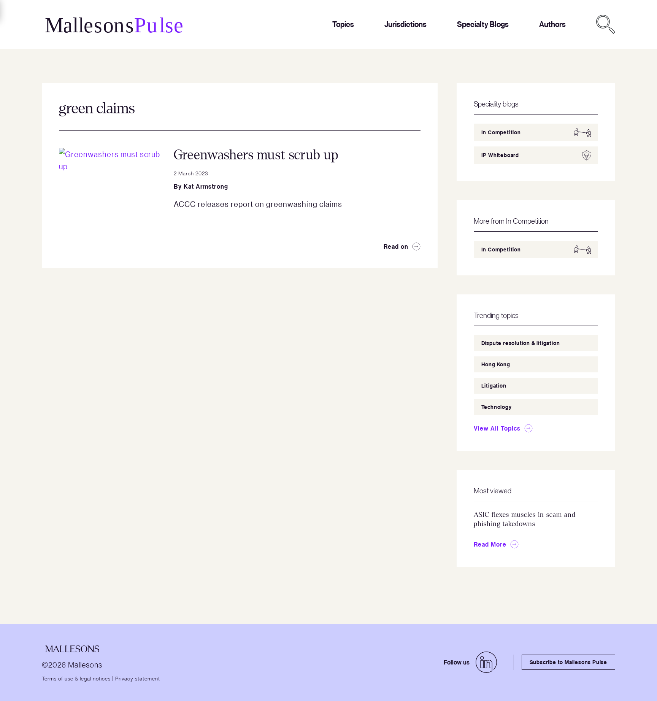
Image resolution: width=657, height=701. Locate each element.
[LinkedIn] (486, 662)
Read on (396, 246)
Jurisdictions (405, 24)
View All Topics (497, 428)
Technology (496, 406)
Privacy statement (137, 678)
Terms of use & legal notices (76, 678)
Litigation (493, 385)
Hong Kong (495, 364)
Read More (490, 544)
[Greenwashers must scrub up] (110, 199)
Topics (343, 24)
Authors (552, 24)
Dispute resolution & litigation (520, 343)
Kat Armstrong (206, 186)
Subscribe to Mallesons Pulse (568, 662)
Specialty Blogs (483, 24)
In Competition (501, 132)
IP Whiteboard (500, 155)
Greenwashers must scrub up (256, 155)
